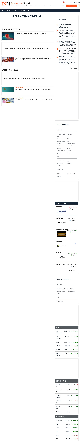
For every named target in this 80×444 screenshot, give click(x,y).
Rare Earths (70, 146)
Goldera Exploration (62, 229)
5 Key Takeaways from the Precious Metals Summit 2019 (32, 89)
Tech (15, 10)
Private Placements (53, 5)
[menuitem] (62, 136)
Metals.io (59, 241)
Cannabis (59, 176)
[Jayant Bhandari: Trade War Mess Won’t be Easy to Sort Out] (8, 101)
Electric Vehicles (61, 150)
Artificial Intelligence (62, 161)
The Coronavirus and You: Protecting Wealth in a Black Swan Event (24, 78)
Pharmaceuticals (71, 174)
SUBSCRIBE (62, 5)
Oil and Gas (70, 153)
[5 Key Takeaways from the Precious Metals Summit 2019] (8, 91)
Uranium (69, 150)
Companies (37, 5)
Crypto (68, 161)
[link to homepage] (6, 3)
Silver (58, 139)
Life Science (23, 10)
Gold (58, 136)
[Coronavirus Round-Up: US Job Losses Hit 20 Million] (8, 36)
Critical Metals (71, 143)
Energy (69, 148)
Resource (8, 10)
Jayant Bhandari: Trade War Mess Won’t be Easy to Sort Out (33, 100)
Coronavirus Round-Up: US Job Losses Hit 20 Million (30, 33)
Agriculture (60, 153)
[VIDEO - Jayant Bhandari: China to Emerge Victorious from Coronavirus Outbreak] (8, 61)
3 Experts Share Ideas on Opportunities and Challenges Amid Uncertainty (26, 48)
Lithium (58, 143)
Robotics (59, 165)
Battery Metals (61, 141)
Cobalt (58, 146)
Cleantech (69, 163)
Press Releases (45, 5)
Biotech (59, 174)
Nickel (68, 139)
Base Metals (70, 134)
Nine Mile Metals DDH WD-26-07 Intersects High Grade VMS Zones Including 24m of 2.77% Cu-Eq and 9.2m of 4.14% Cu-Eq (67, 51)
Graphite (59, 148)
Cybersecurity (60, 163)
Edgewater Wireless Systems (62, 264)
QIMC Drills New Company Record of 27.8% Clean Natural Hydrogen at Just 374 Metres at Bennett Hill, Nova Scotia (67, 43)
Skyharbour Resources (62, 252)
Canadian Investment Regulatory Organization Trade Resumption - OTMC (67, 26)
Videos (32, 5)
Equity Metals (60, 206)
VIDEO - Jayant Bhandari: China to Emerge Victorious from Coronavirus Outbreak (33, 59)
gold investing (19, 87)
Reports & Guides (71, 6)
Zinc (68, 141)
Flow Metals (59, 218)
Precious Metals (61, 134)
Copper (68, 136)
